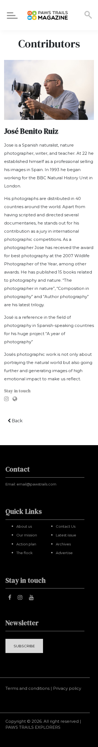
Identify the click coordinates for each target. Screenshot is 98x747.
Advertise (64, 553)
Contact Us (65, 526)
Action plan (26, 544)
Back (17, 420)
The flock (24, 553)
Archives (63, 544)
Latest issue (66, 535)
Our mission (26, 535)
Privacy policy (67, 688)
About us (24, 526)
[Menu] (12, 16)
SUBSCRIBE (24, 646)
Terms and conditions (27, 688)
